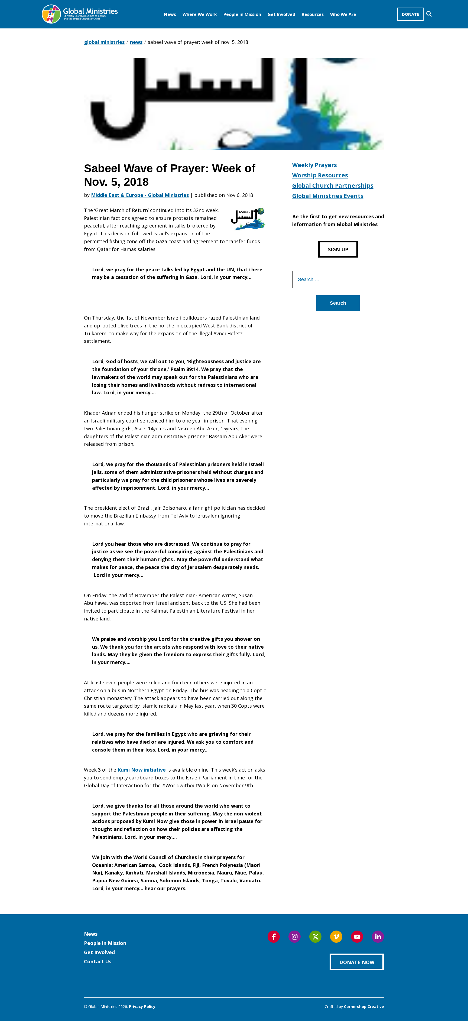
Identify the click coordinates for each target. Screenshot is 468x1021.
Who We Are (343, 14)
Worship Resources (320, 175)
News (170, 14)
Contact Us (97, 961)
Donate (410, 14)
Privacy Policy (142, 1006)
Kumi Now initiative (142, 769)
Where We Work (200, 14)
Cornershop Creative (364, 1006)
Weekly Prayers (314, 165)
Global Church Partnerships (332, 185)
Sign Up (338, 249)
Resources (313, 14)
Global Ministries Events (327, 196)
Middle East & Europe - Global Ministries (140, 195)
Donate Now (356, 962)
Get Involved (281, 14)
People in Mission (242, 14)
